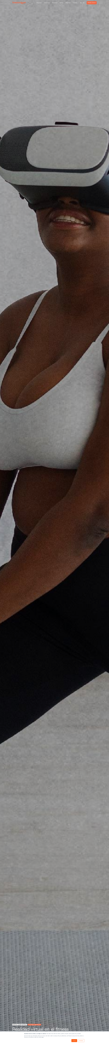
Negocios (39, 3)
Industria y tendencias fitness (20, 1024)
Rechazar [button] (81, 1040)
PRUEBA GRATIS (92, 2)
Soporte (75, 3)
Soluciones (47, 3)
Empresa (68, 3)
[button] (81, 3)
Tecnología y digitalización (34, 1024)
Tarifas (61, 3)
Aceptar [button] (74, 1040)
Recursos (54, 3)
